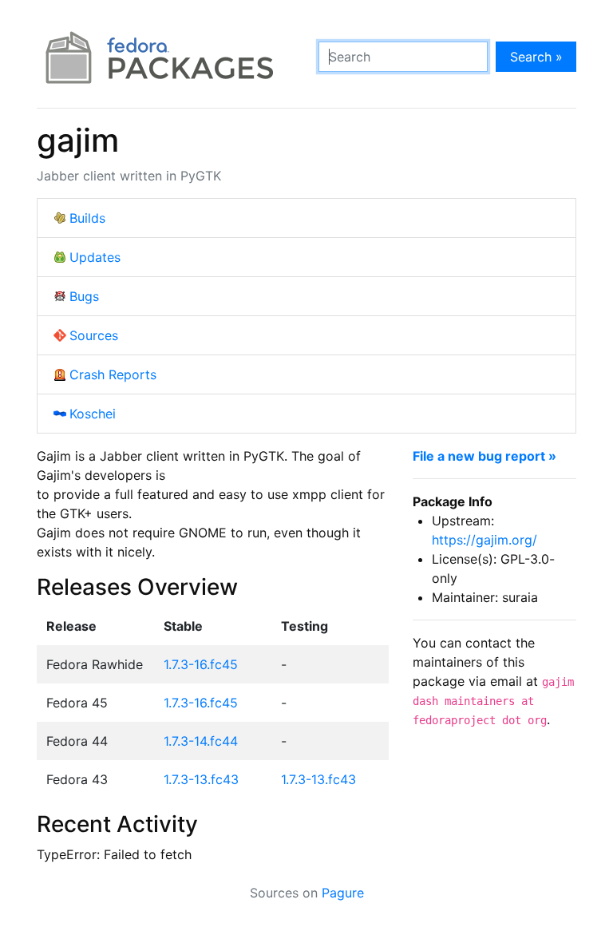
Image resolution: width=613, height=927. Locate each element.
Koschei (92, 414)
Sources (93, 335)
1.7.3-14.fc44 (201, 741)
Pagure (343, 893)
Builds (87, 218)
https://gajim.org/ (484, 540)
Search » (536, 57)
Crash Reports (112, 374)
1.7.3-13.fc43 (201, 779)
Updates (95, 257)
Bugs (84, 296)
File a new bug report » (484, 456)
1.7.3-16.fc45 (201, 664)
